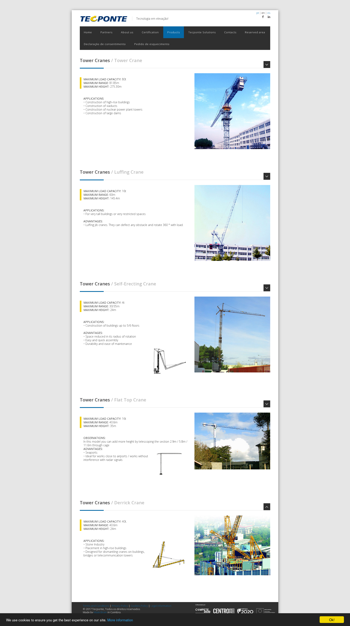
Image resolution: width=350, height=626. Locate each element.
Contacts (230, 32)
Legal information (160, 606)
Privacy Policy (120, 606)
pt (257, 13)
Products (173, 32)
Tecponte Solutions (202, 32)
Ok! (332, 619)
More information (120, 619)
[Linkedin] (269, 17)
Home (88, 32)
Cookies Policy (139, 606)
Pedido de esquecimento (152, 44)
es (268, 13)
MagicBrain (100, 612)
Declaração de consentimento (105, 44)
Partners (106, 32)
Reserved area (255, 32)
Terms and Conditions (96, 606)
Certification (150, 32)
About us (127, 32)
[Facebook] (263, 17)
